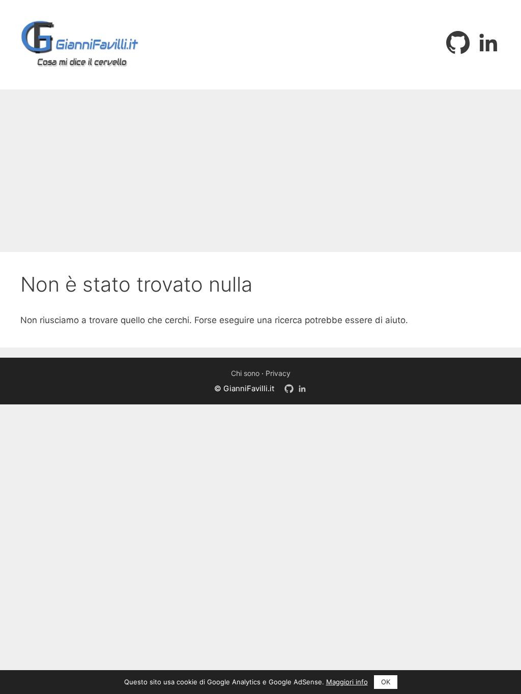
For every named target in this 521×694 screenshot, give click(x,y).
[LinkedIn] (488, 42)
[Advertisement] (260, 165)
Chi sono (245, 373)
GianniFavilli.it (248, 388)
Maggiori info (347, 682)
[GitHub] (458, 42)
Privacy (278, 373)
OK (385, 682)
